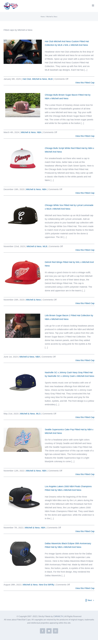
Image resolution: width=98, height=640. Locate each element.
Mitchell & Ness (39, 79)
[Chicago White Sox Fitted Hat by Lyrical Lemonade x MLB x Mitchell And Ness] (23, 215)
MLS (38, 413)
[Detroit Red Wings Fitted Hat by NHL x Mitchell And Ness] (23, 272)
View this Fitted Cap (84, 82)
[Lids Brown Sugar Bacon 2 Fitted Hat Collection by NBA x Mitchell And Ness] (23, 326)
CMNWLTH (58, 616)
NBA (39, 132)
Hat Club (27, 79)
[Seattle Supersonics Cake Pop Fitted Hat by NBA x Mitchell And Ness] (23, 440)
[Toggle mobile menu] (93, 5)
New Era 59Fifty (46, 584)
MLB (50, 79)
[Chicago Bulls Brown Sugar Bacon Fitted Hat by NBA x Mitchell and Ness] (23, 105)
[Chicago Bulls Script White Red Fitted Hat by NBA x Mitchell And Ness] (23, 158)
